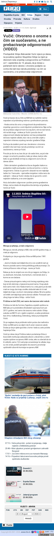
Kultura (27, 19)
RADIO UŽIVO (37, 5)
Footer (9, 525)
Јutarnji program (30, 495)
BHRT (47, 532)
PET (33, 510)
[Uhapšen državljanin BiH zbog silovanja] (27, 418)
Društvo (36, 19)
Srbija (29, 15)
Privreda (17, 19)
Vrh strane (44, 535)
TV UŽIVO (15, 5)
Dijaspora (8, 23)
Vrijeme (18, 23)
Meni (45, 9)
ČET (27, 510)
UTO (15, 510)
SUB (40, 510)
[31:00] (14, 471)
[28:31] (14, 484)
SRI (21, 510)
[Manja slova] (47, 28)
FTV (52, 532)
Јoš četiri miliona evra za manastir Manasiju (26, 454)
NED (46, 510)
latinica (4, 2)
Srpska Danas (29, 481)
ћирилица (12, 2)
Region (38, 15)
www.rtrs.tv (26, 532)
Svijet (46, 15)
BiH (23, 15)
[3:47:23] (14, 497)
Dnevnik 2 (27, 468)
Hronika (7, 19)
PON (8, 510)
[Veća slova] (50, 28)
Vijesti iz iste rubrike (16, 356)
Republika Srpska (11, 15)
